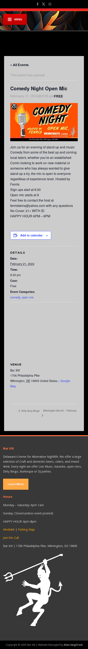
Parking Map (26, 529)
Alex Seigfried (73, 645)
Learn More (16, 484)
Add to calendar (31, 235)
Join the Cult (11, 538)
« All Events (19, 64)
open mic (28, 297)
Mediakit (9, 529)
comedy (15, 297)
